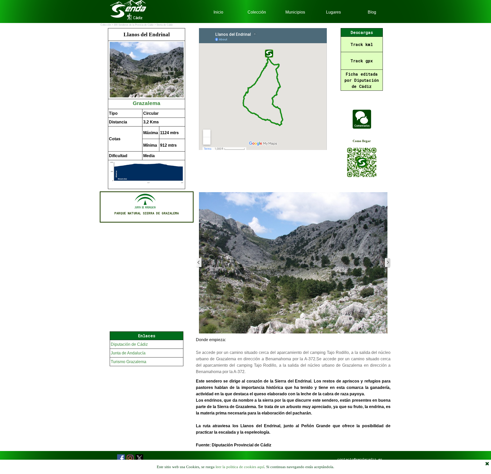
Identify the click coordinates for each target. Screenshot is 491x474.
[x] (139, 458)
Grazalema (146, 103)
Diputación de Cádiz (129, 344)
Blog (372, 12)
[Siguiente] (387, 263)
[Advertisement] (147, 413)
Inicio (218, 12)
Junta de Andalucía (128, 353)
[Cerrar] (487, 464)
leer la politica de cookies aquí (240, 467)
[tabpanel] (147, 108)
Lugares (333, 12)
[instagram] (130, 458)
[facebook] (121, 458)
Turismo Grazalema (128, 362)
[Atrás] (199, 263)
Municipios (295, 12)
